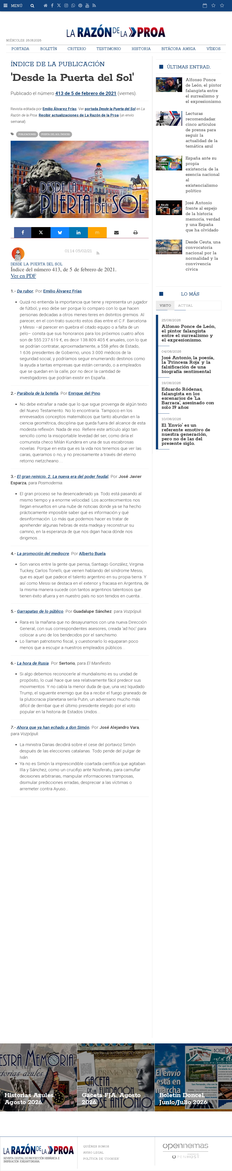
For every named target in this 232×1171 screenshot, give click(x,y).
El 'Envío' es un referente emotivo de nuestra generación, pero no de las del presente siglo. (186, 434)
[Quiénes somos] (222, 5)
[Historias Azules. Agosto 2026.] (38, 1077)
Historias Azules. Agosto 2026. (30, 1098)
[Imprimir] (135, 232)
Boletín (48, 48)
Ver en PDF (23, 275)
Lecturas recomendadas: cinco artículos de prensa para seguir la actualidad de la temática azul (202, 130)
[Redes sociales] (213, 5)
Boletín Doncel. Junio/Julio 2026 (183, 1098)
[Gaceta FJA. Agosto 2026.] (115, 1077)
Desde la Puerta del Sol (37, 264)
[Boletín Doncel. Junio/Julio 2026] (193, 1077)
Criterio (77, 48)
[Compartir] (22, 232)
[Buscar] (32, 5)
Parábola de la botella (37, 393)
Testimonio (109, 48)
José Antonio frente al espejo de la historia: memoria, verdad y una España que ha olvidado (203, 216)
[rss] (98, 253)
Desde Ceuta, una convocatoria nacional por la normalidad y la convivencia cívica (203, 256)
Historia (141, 48)
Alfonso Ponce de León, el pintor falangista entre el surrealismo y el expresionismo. (203, 90)
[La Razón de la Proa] (116, 30)
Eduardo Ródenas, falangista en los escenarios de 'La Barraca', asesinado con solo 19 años (188, 398)
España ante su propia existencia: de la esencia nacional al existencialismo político (203, 175)
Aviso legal (93, 1152)
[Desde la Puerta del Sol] (18, 254)
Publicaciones (27, 134)
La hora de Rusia (33, 663)
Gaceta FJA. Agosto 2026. (111, 1098)
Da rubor (25, 291)
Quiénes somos (96, 1146)
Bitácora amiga (178, 48)
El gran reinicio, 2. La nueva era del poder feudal (62, 476)
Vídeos (213, 48)
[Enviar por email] (116, 232)
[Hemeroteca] (205, 5)
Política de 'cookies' (101, 1158)
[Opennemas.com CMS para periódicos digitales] (185, 1150)
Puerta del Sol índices (55, 134)
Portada (20, 48)
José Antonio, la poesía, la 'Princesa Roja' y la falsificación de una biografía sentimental (188, 365)
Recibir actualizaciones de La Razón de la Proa (79, 115)
